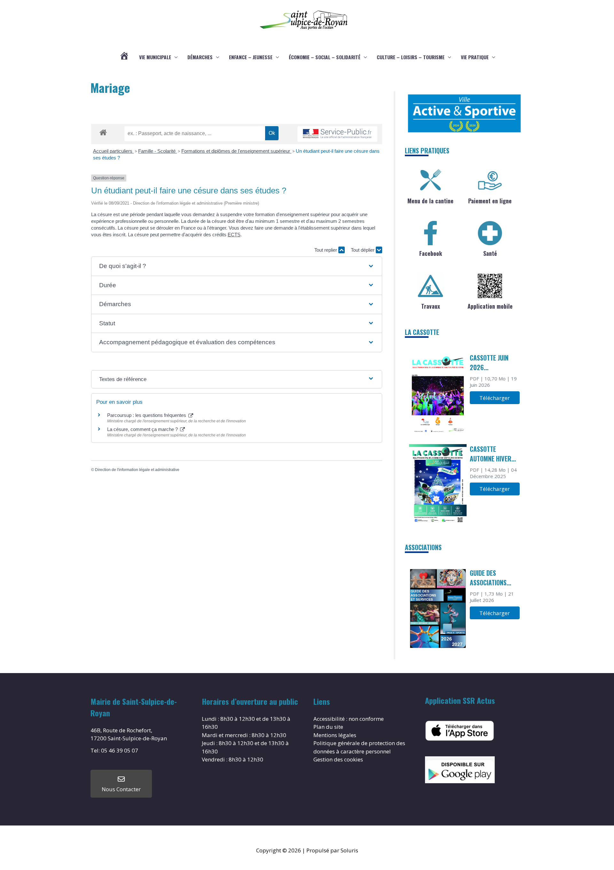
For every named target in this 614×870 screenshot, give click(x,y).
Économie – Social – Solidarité (324, 57)
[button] (236, 266)
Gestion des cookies (338, 759)
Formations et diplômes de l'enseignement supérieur (236, 151)
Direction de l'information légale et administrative (137, 470)
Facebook (430, 253)
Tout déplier (363, 250)
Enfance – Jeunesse (250, 57)
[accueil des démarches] (103, 131)
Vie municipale (155, 57)
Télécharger (494, 398)
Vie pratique (475, 57)
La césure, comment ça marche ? (143, 429)
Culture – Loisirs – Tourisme (411, 57)
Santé (490, 253)
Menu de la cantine (430, 201)
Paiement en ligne (490, 201)
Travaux (430, 306)
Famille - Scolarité (157, 151)
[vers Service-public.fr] (337, 134)
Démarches (200, 57)
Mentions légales (334, 735)
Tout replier (326, 250)
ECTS (234, 234)
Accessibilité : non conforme (348, 718)
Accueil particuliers (113, 151)
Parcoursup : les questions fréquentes (147, 415)
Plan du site (328, 726)
